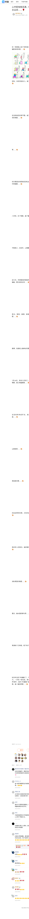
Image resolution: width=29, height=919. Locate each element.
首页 (12, 1)
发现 (17, 1)
